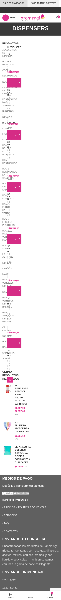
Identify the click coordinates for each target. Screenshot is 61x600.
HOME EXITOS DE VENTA (2, 209)
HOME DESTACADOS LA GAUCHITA (2, 173)
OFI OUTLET (2, 329)
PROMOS (2, 341)
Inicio (10, 43)
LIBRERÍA (2, 263)
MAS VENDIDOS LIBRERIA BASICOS (2, 302)
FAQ (6, 523)
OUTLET (2, 336)
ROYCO (2, 347)
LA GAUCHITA (2, 256)
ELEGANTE (2, 128)
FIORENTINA (2, 134)
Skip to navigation (13, 3)
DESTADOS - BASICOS (2, 114)
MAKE (2, 274)
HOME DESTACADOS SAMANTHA (2, 186)
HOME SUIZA (2, 247)
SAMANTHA (2, 353)
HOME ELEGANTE (2, 197)
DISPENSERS (2, 122)
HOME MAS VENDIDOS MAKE (2, 235)
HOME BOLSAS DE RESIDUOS (2, 150)
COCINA (2, 70)
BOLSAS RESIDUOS (2, 63)
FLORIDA (2, 139)
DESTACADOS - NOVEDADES (2, 78)
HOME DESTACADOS (2, 161)
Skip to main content (43, 3)
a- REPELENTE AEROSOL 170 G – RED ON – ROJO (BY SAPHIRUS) (21, 394)
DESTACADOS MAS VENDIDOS (2, 102)
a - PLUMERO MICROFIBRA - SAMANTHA (22, 427)
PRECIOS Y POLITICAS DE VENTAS (25, 507)
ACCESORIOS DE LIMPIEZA (2, 52)
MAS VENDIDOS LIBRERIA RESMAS (2, 317)
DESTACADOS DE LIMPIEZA (2, 90)
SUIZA (2, 358)
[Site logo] (35, 17)
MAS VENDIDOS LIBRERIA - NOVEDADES (2, 285)
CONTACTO (11, 531)
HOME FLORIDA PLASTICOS (2, 222)
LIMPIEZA (2, 268)
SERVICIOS (11, 515)
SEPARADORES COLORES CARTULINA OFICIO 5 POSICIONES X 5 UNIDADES (23, 455)
